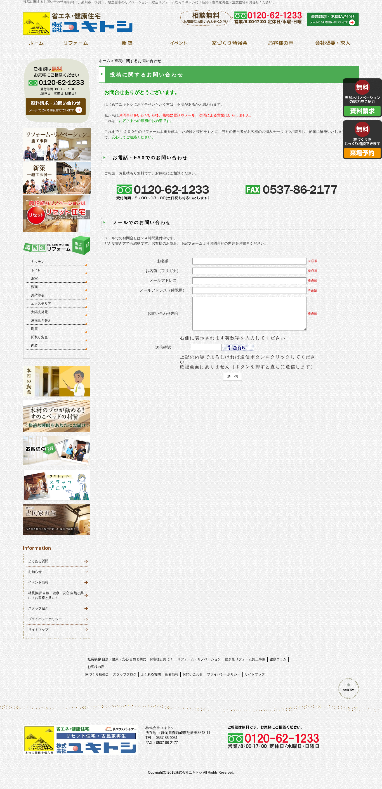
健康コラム (278, 659)
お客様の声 (96, 667)
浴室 (34, 278)
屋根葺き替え (41, 320)
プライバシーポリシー (45, 619)
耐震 (34, 329)
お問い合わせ (193, 674)
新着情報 (171, 674)
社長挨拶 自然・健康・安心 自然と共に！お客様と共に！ (130, 659)
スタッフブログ (124, 674)
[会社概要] (331, 44)
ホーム (104, 60)
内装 (34, 346)
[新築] (127, 44)
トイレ (36, 270)
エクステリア (41, 304)
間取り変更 (39, 337)
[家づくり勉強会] (229, 44)
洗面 (34, 287)
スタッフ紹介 (38, 608)
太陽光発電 (39, 312)
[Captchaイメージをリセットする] (257, 348)
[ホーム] (36, 44)
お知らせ (35, 572)
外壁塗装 (37, 295)
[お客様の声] (280, 44)
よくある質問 (38, 561)
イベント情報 (38, 582)
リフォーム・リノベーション (199, 659)
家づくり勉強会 (97, 674)
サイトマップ (38, 630)
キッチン (37, 262)
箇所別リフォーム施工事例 (245, 659)
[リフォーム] (75, 44)
